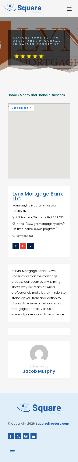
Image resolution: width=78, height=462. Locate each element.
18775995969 (25, 236)
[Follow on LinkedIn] (33, 436)
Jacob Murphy (39, 371)
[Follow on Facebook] (11, 436)
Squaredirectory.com (52, 423)
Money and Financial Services (42, 95)
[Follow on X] (18, 436)
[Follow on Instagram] (26, 436)
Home (12, 95)
